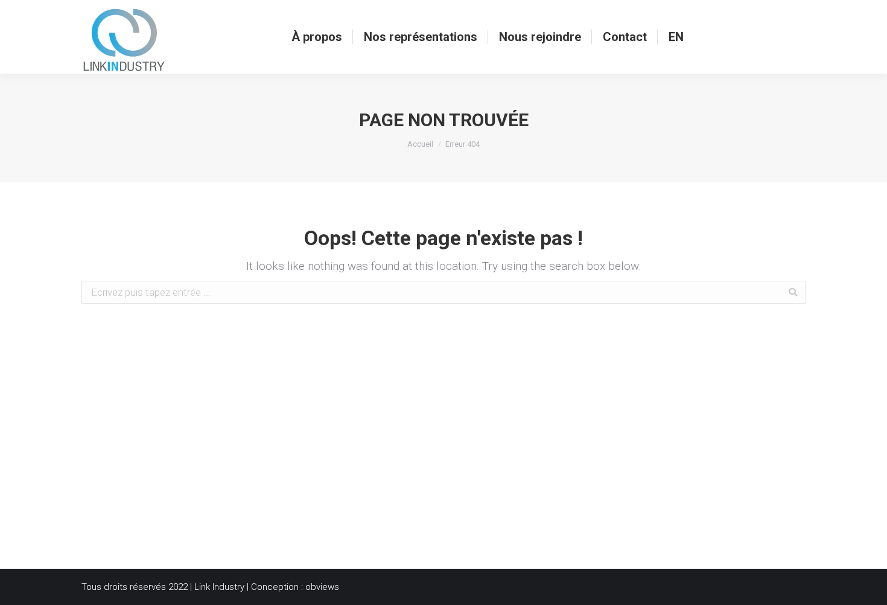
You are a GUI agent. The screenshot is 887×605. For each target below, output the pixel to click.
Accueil (420, 144)
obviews (322, 586)
